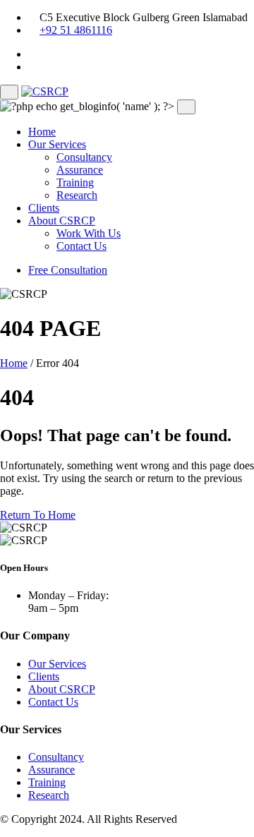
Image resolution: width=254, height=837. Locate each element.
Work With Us (88, 233)
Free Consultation (67, 270)
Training (75, 182)
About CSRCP (61, 221)
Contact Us (81, 246)
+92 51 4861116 (76, 30)
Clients (43, 208)
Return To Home (37, 515)
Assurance (79, 170)
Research (76, 195)
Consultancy (84, 157)
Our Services (57, 144)
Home (42, 132)
